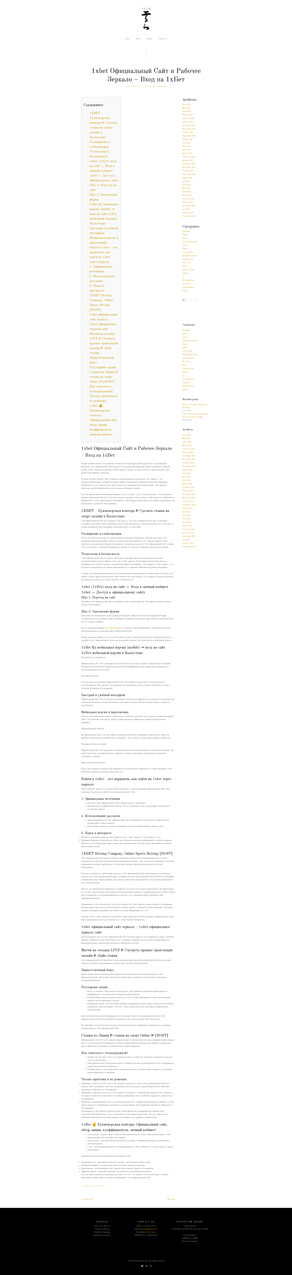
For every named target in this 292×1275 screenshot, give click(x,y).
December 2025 (188, 125)
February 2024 (188, 198)
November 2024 (188, 167)
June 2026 (186, 104)
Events (185, 245)
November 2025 (188, 129)
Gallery (149, 39)
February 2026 (188, 118)
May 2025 (186, 146)
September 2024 (189, 174)
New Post (186, 262)
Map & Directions (148, 1232)
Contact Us (163, 39)
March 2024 (187, 195)
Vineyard (186, 283)
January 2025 (187, 160)
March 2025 (187, 153)
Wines (185, 290)
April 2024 (186, 191)
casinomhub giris (189, 242)
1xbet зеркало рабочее (114, 628)
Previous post (87, 1199)
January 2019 (187, 212)
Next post (171, 1199)
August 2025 (187, 139)
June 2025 (186, 143)
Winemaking (187, 287)
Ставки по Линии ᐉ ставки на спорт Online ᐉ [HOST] (104, 377)
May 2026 (186, 108)
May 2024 (186, 188)
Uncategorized (94, 1186)
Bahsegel (186, 231)
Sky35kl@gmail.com (149, 1229)
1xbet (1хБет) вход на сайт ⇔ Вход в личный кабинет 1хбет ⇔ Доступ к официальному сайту (104, 171)
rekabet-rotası (188, 269)
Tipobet (185, 273)
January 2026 (187, 122)
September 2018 (189, 216)
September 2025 (189, 136)
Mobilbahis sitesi (189, 255)
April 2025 (186, 150)
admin (161, 86)
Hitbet (185, 248)
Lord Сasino (187, 252)
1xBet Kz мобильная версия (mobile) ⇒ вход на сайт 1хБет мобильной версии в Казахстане (104, 214)
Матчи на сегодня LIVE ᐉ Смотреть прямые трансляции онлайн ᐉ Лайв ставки (104, 343)
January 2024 (187, 202)
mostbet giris (188, 259)
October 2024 (187, 171)
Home (127, 39)
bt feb (184, 238)
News (184, 266)
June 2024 (186, 184)
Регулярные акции (103, 367)
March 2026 (187, 115)
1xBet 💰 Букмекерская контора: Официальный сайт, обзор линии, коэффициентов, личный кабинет (103, 420)
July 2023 (186, 209)
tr (183, 276)
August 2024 (187, 177)
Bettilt (184, 235)
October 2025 (187, 132)
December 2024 (188, 164)
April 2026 (186, 111)
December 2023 (188, 205)
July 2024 (186, 181)
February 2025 (188, 156)
